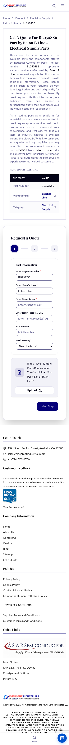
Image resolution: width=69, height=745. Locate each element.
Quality (7, 543)
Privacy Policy (11, 579)
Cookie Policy (11, 584)
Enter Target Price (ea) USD (29, 312)
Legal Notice (10, 662)
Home (6, 18)
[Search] (54, 5)
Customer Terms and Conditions (22, 620)
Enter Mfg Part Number (28, 271)
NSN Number (22, 326)
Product (20, 18)
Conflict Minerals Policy (17, 590)
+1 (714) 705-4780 (19, 459)
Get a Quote (10, 559)
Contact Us (9, 537)
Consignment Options (16, 673)
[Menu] (62, 5)
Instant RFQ (10, 678)
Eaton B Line (10, 23)
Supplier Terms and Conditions (21, 615)
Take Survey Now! (13, 507)
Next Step (47, 406)
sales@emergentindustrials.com (26, 453)
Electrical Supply (40, 18)
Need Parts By (23, 340)
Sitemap (8, 554)
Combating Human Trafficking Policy (25, 595)
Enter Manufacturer (27, 285)
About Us (8, 532)
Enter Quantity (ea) (26, 299)
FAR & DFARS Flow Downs (19, 667)
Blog (5, 548)
